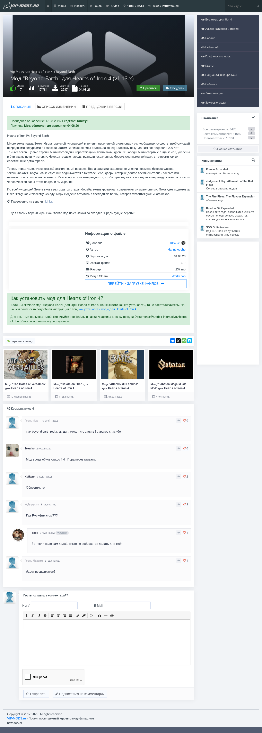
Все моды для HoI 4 (218, 19)
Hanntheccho (176, 249)
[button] (26, 615)
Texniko (30, 448)
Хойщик (30, 476)
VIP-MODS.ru (16, 718)
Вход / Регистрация (165, 5)
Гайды (98, 5)
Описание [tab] (21, 106)
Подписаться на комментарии (81, 693)
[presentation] (26, 615)
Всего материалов (219, 129)
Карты (208, 65)
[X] (178, 340)
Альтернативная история (221, 28)
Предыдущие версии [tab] (103, 106)
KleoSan (175, 243)
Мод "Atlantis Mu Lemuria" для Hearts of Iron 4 (120, 386)
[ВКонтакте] (172, 340)
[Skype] (189, 340)
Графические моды (217, 56)
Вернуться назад (21, 341)
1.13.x (48, 201)
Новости (79, 5)
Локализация (213, 93)
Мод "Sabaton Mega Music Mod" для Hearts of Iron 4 (168, 386)
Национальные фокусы (220, 75)
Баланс (209, 38)
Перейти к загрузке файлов (133, 283)
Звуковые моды (215, 102)
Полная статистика (229, 149)
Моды (62, 5)
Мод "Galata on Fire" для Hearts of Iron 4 (70, 386)
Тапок (34, 533)
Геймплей (211, 47)
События (210, 84)
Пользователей (213, 138)
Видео (115, 5)
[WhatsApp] (184, 340)
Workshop (178, 276)
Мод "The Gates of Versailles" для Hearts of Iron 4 (25, 386)
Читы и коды (135, 5)
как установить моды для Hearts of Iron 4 (107, 309)
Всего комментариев (216, 133)
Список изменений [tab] (58, 106)
